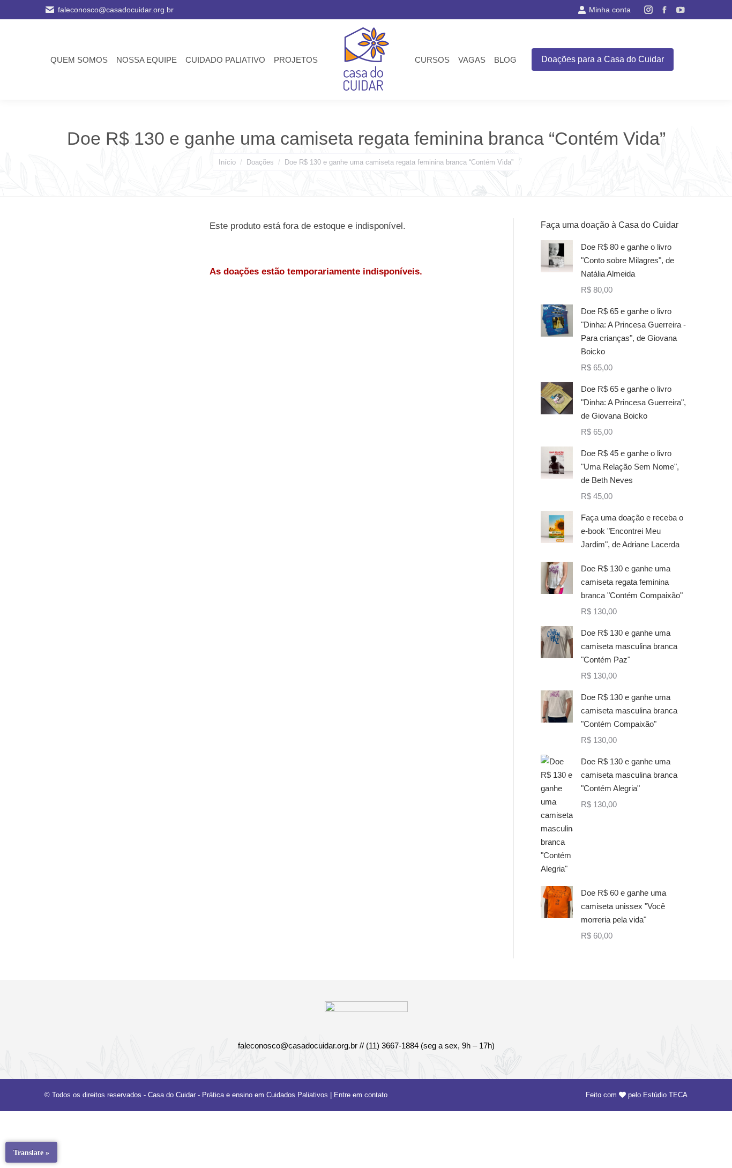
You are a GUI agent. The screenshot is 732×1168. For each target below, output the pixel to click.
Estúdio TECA (665, 1095)
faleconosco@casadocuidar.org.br (116, 9)
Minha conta (610, 9)
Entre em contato (360, 1095)
